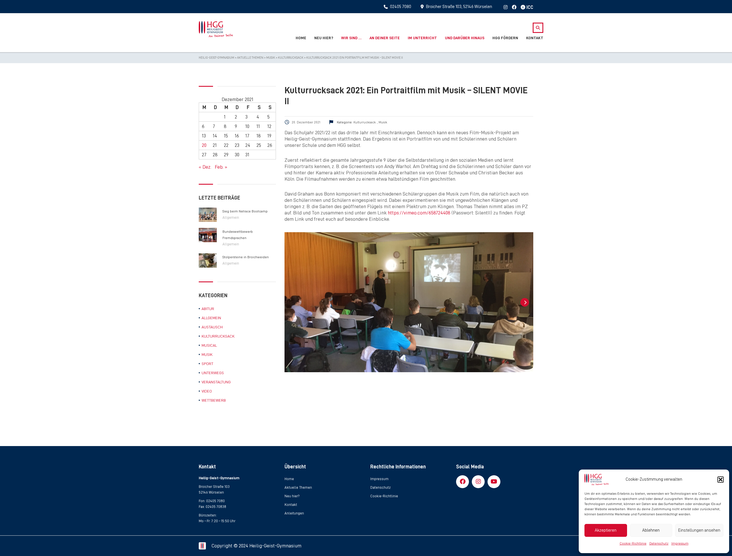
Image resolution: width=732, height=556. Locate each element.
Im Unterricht (422, 38)
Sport (207, 363)
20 (204, 145)
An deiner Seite (384, 38)
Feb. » (221, 166)
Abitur (208, 308)
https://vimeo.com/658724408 (419, 212)
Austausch (212, 327)
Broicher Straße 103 (214, 486)
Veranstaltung (216, 382)
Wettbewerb (214, 400)
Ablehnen (651, 530)
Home (301, 38)
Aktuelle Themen (298, 487)
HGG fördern (505, 38)
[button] (720, 479)
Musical (209, 345)
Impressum (680, 543)
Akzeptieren (605, 530)
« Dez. (205, 166)
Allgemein (230, 217)
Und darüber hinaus (464, 38)
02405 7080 (215, 501)
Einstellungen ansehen (699, 530)
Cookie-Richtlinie (633, 543)
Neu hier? (323, 38)
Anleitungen (294, 513)
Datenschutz (659, 543)
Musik (207, 354)
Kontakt (534, 38)
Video (207, 391)
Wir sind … (351, 38)
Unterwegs (213, 372)
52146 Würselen (211, 492)
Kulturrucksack (218, 336)
